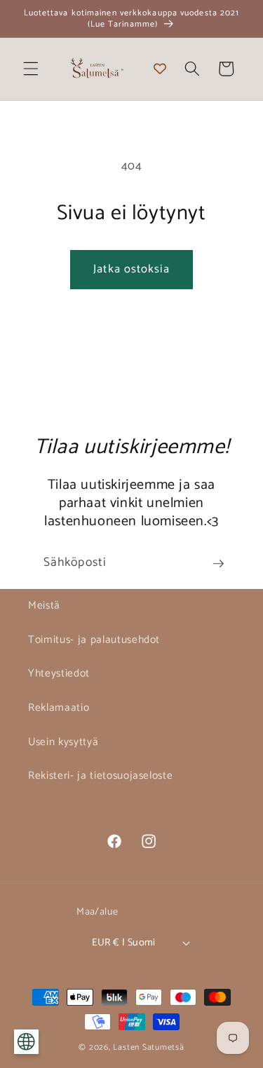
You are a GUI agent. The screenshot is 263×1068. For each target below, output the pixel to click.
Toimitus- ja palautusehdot (94, 640)
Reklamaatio (58, 707)
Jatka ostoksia (131, 269)
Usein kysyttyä (63, 742)
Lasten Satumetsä (148, 1048)
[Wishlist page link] (160, 68)
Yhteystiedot (59, 673)
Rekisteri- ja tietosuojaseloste (100, 775)
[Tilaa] (218, 563)
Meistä (44, 605)
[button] (31, 68)
